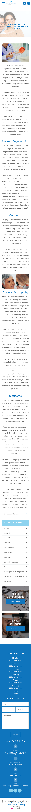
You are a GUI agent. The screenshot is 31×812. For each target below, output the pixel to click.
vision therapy (9, 538)
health (6, 528)
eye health (7, 557)
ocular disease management (14, 577)
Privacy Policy (12, 805)
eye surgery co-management (14, 572)
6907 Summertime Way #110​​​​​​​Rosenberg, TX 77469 (15, 753)
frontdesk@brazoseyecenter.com (15, 786)
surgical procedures (11, 562)
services (7, 543)
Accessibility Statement (20, 803)
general (7, 533)
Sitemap (22, 805)
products (7, 567)
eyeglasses (8, 552)
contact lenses (9, 548)
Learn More (15, 601)
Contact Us (15, 628)
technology (8, 581)
